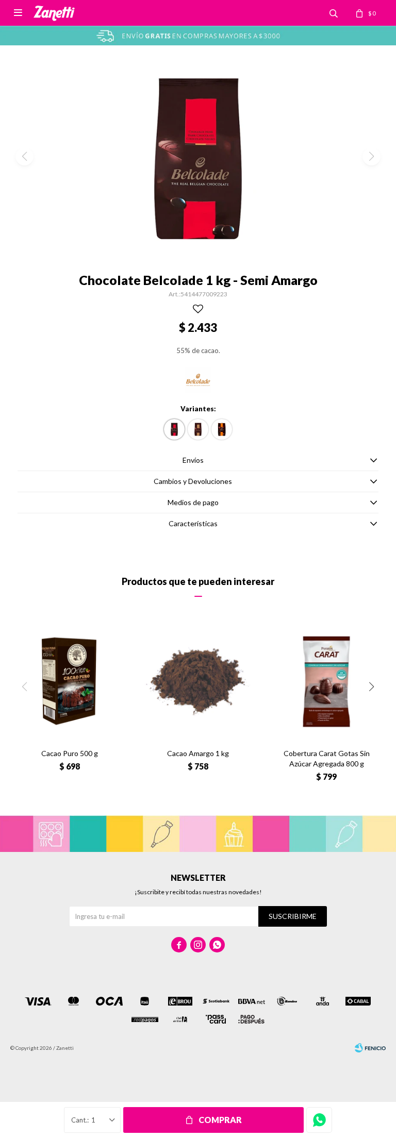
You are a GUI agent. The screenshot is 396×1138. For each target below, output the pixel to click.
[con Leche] (221, 429)
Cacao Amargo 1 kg (198, 753)
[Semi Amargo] (174, 429)
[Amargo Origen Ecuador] (198, 429)
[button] (371, 687)
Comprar (220, 1120)
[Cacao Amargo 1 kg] (198, 682)
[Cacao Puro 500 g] (69, 682)
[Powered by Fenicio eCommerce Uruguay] (370, 1048)
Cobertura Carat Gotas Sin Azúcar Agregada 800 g (327, 758)
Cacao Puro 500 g (69, 753)
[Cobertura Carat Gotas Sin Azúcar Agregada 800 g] (327, 682)
